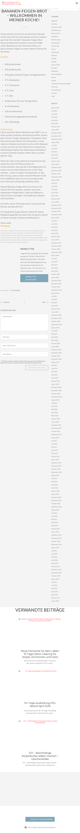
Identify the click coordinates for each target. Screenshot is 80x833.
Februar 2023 (55, 236)
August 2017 (55, 437)
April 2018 (54, 412)
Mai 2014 (54, 557)
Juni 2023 (54, 224)
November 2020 (56, 318)
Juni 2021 (54, 299)
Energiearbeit (55, 43)
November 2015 (56, 500)
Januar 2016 (55, 494)
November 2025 (56, 136)
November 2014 (56, 538)
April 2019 (54, 375)
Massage (54, 68)
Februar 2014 (55, 566)
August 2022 (55, 255)
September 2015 (56, 507)
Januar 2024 (55, 202)
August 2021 (55, 293)
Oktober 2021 (55, 287)
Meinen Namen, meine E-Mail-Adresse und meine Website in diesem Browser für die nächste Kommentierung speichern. (23, 362)
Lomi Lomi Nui (55, 65)
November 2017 (56, 428)
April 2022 (54, 268)
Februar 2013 (55, 598)
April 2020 (54, 337)
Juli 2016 (54, 478)
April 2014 (54, 560)
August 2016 (55, 475)
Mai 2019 (54, 372)
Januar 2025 (55, 164)
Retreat (53, 77)
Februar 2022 (55, 274)
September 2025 (56, 139)
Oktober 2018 (55, 394)
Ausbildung (54, 36)
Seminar (53, 80)
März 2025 (54, 158)
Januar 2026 (55, 130)
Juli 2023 (54, 221)
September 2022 (56, 252)
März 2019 (54, 378)
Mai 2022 (54, 265)
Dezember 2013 (56, 569)
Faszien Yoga (55, 46)
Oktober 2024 (55, 174)
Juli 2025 (54, 145)
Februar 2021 (55, 309)
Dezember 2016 (56, 463)
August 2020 (55, 328)
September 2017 (56, 434)
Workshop (54, 87)
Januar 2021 (55, 312)
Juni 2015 (54, 516)
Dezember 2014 (56, 535)
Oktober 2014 (55, 541)
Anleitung (54, 24)
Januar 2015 (55, 532)
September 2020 (56, 324)
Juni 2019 (54, 368)
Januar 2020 (55, 346)
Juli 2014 (54, 551)
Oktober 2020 (55, 321)
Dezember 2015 (56, 497)
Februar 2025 (55, 161)
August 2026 (55, 108)
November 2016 (56, 466)
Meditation (54, 71)
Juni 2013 (54, 585)
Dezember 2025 (56, 133)
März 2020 (54, 340)
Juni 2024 (54, 186)
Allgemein (54, 21)
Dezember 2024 (56, 167)
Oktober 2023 (55, 211)
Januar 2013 (55, 601)
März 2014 (54, 563)
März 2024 (54, 196)
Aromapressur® (56, 27)
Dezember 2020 (56, 315)
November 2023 (56, 208)
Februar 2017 (55, 456)
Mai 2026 (54, 117)
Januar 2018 (55, 422)
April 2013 (54, 591)
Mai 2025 (54, 152)
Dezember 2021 (56, 280)
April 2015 (54, 522)
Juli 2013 (54, 582)
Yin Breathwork (56, 90)
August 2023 (55, 218)
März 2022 (54, 271)
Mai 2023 (54, 227)
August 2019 (55, 362)
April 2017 (54, 450)
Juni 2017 (54, 444)
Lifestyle (53, 62)
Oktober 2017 (55, 431)
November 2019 (56, 353)
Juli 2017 (54, 441)
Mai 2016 (54, 481)
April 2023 (54, 230)
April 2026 (54, 120)
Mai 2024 (54, 189)
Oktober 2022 (55, 249)
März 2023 (54, 233)
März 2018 (54, 415)
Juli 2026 (54, 111)
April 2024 (54, 192)
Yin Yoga (54, 93)
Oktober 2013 (55, 576)
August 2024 (55, 180)
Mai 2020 (54, 334)
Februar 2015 (55, 529)
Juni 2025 (54, 148)
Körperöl (54, 55)
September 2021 (56, 290)
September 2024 (56, 177)
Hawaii (53, 49)
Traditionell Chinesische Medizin (61, 84)
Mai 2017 (54, 447)
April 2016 (54, 485)
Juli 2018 (54, 403)
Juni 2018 (54, 406)
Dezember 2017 (56, 425)
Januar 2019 (55, 384)
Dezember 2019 (56, 350)
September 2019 (56, 359)
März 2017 (54, 453)
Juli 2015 (54, 513)
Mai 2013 (54, 588)
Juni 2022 (54, 262)
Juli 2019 (54, 365)
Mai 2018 (54, 409)
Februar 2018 (55, 419)
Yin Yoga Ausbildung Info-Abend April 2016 (40, 704)
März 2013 (54, 595)
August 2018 (55, 400)
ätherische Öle (55, 33)
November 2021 (56, 284)
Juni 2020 (54, 331)
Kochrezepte (15, 290)
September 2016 (56, 472)
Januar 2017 (55, 459)
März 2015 (54, 525)
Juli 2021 (54, 296)
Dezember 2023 (56, 205)
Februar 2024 (55, 199)
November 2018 (56, 390)
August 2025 (55, 142)
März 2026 (54, 123)
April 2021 (54, 306)
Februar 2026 (55, 126)
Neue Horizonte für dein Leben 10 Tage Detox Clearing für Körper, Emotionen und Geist (40, 654)
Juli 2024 (54, 183)
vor (43, 302)
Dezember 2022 (56, 243)
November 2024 (56, 170)
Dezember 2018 (56, 387)
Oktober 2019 (55, 356)
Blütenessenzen (56, 40)
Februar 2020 (55, 343)
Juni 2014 (54, 554)
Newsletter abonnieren (30, 278)
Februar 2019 (55, 381)
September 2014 (56, 544)
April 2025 (54, 155)
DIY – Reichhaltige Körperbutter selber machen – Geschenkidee (40, 756)
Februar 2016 (55, 491)
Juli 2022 (54, 258)
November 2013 (56, 573)
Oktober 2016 (55, 469)
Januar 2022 (55, 277)
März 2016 (54, 488)
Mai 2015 (54, 519)
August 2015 (55, 510)
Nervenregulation (56, 74)
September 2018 (56, 397)
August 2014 (55, 547)
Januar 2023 (55, 240)
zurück (6, 302)
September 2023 (56, 214)
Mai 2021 (54, 302)
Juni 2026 (54, 114)
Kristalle (53, 58)
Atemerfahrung (56, 30)
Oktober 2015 (55, 503)
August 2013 (55, 579)
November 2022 (56, 246)
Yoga (52, 96)
